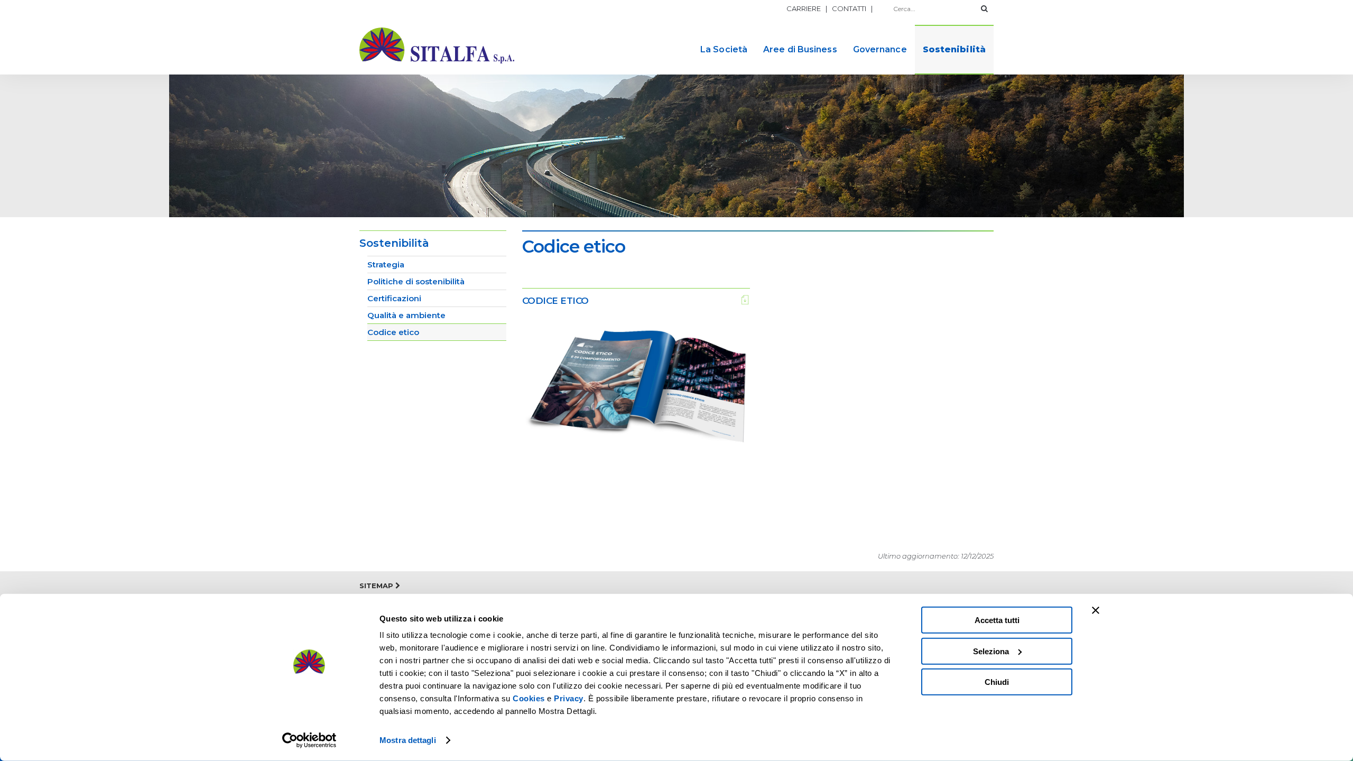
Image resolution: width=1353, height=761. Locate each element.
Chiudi (997, 682)
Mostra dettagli (407, 740)
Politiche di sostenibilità (416, 281)
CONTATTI (849, 8)
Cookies (529, 698)
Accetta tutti (997, 620)
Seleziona (991, 650)
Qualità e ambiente (406, 315)
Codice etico (393, 332)
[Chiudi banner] (1095, 610)
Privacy (568, 698)
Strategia (385, 264)
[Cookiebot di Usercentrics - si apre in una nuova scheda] (309, 740)
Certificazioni (394, 298)
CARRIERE (803, 8)
